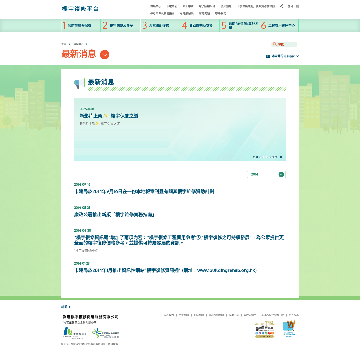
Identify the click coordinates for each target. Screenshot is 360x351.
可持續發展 (187, 13)
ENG (290, 7)
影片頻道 (226, 6)
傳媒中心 (155, 6)
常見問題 (204, 13)
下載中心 (171, 6)
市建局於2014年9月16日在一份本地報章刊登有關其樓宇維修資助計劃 (144, 191)
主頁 (63, 44)
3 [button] (260, 157)
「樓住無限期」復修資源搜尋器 (256, 6)
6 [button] (270, 157)
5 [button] (267, 157)
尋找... (281, 44)
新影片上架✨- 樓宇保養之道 (109, 116)
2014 (254, 174)
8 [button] (276, 157)
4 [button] (263, 157)
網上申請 (188, 6)
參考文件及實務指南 (162, 13)
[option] (180, 112)
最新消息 (80, 54)
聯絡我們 (220, 13)
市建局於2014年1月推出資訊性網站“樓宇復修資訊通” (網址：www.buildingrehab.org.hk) (165, 270)
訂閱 (64, 307)
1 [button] (254, 157)
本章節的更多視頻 (283, 56)
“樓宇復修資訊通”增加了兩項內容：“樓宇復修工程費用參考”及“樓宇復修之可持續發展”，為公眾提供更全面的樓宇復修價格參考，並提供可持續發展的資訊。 (179, 240)
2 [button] (257, 157)
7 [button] (273, 157)
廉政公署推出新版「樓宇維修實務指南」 (115, 215)
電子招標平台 (207, 6)
